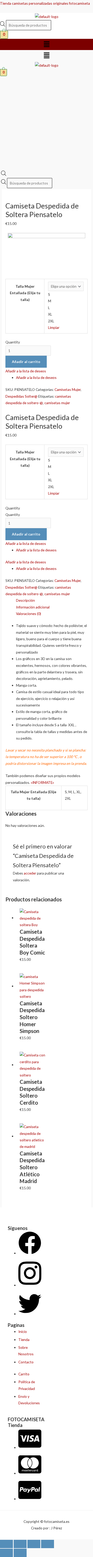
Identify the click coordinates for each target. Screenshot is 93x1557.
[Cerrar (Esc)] (47, 1544)
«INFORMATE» (42, 782)
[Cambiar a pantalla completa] (20, 1544)
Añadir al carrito (26, 361)
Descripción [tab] (25, 600)
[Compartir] (33, 1544)
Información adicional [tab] (33, 607)
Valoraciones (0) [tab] (28, 613)
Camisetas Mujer (68, 389)
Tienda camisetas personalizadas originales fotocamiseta (45, 3)
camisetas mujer (57, 403)
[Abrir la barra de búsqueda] (3, 174)
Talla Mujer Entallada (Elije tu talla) (25, 293)
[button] (46, 44)
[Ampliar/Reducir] (6, 1544)
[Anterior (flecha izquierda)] (6, 1553)
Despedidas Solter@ (21, 396)
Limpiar (53, 327)
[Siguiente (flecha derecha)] (20, 1553)
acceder (30, 873)
